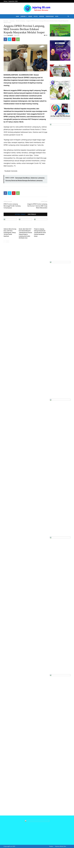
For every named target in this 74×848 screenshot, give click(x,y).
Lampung (23, 16)
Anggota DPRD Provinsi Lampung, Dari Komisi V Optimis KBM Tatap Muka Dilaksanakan (37, 206)
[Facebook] (5, 39)
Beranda (6, 21)
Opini (56, 16)
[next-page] (7, 241)
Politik (36, 16)
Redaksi (51, 846)
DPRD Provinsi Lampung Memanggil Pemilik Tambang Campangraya (12, 206)
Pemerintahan (50, 16)
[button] (68, 16)
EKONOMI (41, 16)
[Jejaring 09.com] (37, 8)
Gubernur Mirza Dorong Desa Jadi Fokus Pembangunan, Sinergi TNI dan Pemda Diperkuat (10, 232)
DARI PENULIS (32, 214)
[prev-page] (5, 241)
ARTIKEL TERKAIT (20, 214)
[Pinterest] (14, 39)
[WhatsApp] (18, 39)
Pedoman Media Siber (60, 846)
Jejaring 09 (10, 35)
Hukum (30, 16)
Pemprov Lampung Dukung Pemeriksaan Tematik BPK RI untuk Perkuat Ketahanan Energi (40, 232)
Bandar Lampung (20, 21)
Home (17, 16)
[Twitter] (9, 39)
